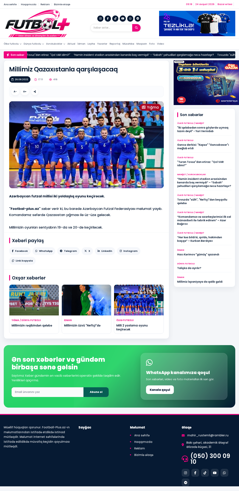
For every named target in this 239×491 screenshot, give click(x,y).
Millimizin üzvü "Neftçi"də (82, 325)
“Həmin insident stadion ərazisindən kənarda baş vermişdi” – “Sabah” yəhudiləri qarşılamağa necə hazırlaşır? (130, 55)
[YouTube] (123, 18)
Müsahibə (128, 43)
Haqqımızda (28, 4)
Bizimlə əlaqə (62, 4)
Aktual (71, 43)
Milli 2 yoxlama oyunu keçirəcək (132, 327)
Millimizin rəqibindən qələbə (32, 325)
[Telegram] (138, 18)
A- (15, 91)
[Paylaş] (34, 91)
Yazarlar (102, 43)
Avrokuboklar (54, 43)
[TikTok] (115, 18)
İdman (81, 43)
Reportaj (115, 43)
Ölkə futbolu (11, 43)
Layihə (91, 43)
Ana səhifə (10, 4)
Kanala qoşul (160, 390)
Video (160, 43)
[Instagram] (100, 18)
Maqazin (141, 43)
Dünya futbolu (32, 43)
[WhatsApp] (130, 18)
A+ (25, 91)
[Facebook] (108, 18)
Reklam (45, 4)
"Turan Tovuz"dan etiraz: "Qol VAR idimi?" (30, 55)
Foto (152, 43)
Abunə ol (96, 392)
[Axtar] (136, 28)
